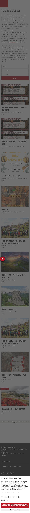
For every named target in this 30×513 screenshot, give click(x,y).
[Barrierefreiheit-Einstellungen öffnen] (2, 258)
